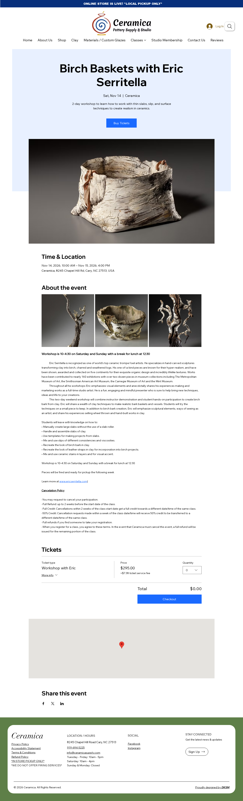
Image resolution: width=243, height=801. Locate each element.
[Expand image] (68, 320)
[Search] (229, 26)
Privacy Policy (20, 744)
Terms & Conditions (23, 752)
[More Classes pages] (145, 40)
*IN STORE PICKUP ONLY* (27, 761)
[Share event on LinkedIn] (62, 703)
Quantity (188, 562)
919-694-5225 (76, 747)
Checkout (169, 599)
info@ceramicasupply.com (83, 752)
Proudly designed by (212, 787)
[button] (196, 752)
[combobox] (192, 570)
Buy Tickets (121, 123)
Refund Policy (19, 757)
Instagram (134, 748)
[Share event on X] (52, 703)
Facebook (134, 743)
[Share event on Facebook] (43, 703)
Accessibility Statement (26, 748)
